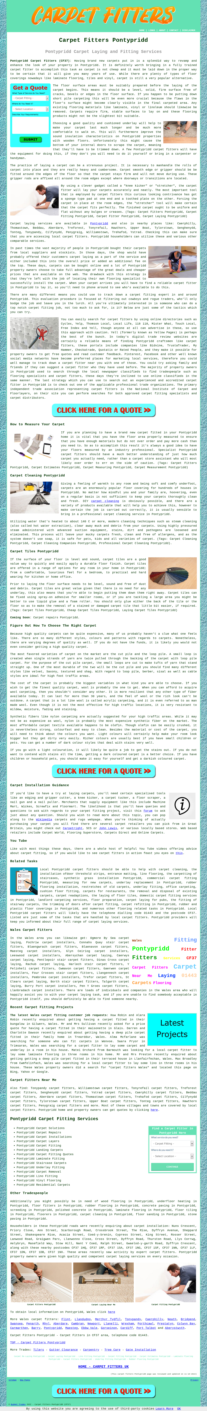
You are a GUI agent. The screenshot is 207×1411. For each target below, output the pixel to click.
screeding (18, 1210)
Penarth (32, 1323)
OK (179, 1408)
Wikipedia (44, 819)
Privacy (194, 1380)
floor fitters (44, 1205)
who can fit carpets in (76, 1041)
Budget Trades (18, 1404)
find (23, 1088)
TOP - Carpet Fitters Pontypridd (37, 1342)
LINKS (151, 30)
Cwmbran (77, 1323)
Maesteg (71, 1328)
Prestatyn (165, 1323)
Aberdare (60, 1323)
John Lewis (108, 828)
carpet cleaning (105, 501)
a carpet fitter (88, 1045)
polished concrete (70, 1210)
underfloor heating (173, 1201)
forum (147, 811)
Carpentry (91, 1349)
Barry (36, 1328)
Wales (24, 1319)
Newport (93, 1323)
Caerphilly (154, 1319)
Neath (172, 1319)
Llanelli (111, 1323)
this (179, 853)
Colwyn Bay (186, 1323)
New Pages (25, 1380)
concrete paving (155, 1205)
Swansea (16, 1323)
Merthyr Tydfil (108, 1319)
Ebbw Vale (89, 1328)
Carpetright (72, 828)
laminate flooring (130, 1210)
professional (142, 450)
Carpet (125, 169)
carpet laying (21, 959)
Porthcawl (146, 1323)
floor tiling (186, 1210)
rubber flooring (98, 1205)
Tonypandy (133, 1319)
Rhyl (46, 1323)
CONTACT (173, 30)
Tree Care (112, 1349)
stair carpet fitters (103, 964)
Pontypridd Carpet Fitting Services (54, 1119)
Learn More (164, 1408)
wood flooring (113, 1201)
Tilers (38, 1349)
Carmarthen (19, 1328)
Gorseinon (109, 1328)
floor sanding (147, 1214)
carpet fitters (166, 149)
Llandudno (83, 1319)
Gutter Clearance (63, 1349)
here (154, 1110)
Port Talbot (146, 1328)
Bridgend (188, 1319)
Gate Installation (141, 1349)
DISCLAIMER (188, 30)
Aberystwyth (175, 1328)
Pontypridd (99, 223)
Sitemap (12, 1380)
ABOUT (162, 30)
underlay (130, 123)
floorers (44, 1214)
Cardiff (126, 1328)
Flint (65, 1319)
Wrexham (127, 1323)
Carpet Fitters (22, 1335)
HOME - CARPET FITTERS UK (103, 1367)
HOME (141, 30)
